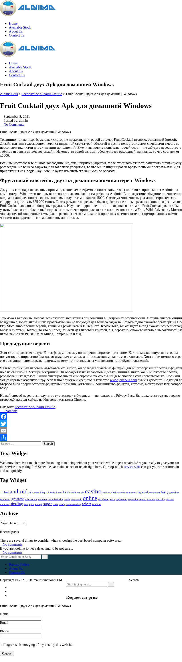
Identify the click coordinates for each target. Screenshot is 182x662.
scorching (161, 499)
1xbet (4, 492)
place (112, 499)
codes (122, 492)
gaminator (5, 499)
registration (121, 499)
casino (93, 491)
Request (7, 653)
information (31, 499)
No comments (12, 544)
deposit (142, 492)
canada (80, 492)
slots (26, 504)
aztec (36, 492)
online (90, 498)
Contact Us (17, 35)
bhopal (43, 492)
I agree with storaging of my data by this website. (38, 645)
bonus (59, 492)
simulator (5, 504)
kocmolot (42, 499)
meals (67, 499)
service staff (132, 467)
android (19, 491)
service (170, 499)
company (131, 492)
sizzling (16, 504)
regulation (133, 499)
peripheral (103, 499)
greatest (17, 498)
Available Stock (20, 27)
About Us (16, 31)
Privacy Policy (19, 564)
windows (96, 504)
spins (31, 504)
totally (62, 504)
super (47, 504)
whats (86, 504)
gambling (174, 492)
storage (38, 504)
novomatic (76, 499)
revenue (150, 499)
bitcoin (51, 492)
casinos (106, 492)
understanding (73, 504)
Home (13, 23)
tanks (55, 504)
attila (30, 492)
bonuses (69, 492)
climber (115, 492)
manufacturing (55, 499)
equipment (154, 492)
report (142, 499)
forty (164, 492)
